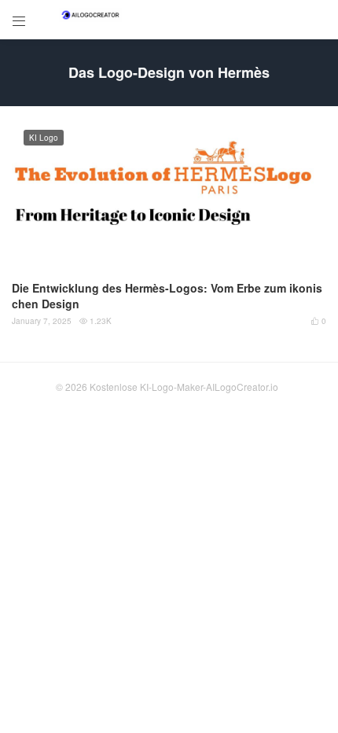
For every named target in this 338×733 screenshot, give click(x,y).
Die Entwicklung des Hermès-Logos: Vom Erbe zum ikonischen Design (167, 296)
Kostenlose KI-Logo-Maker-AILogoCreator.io (184, 386)
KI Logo (43, 137)
